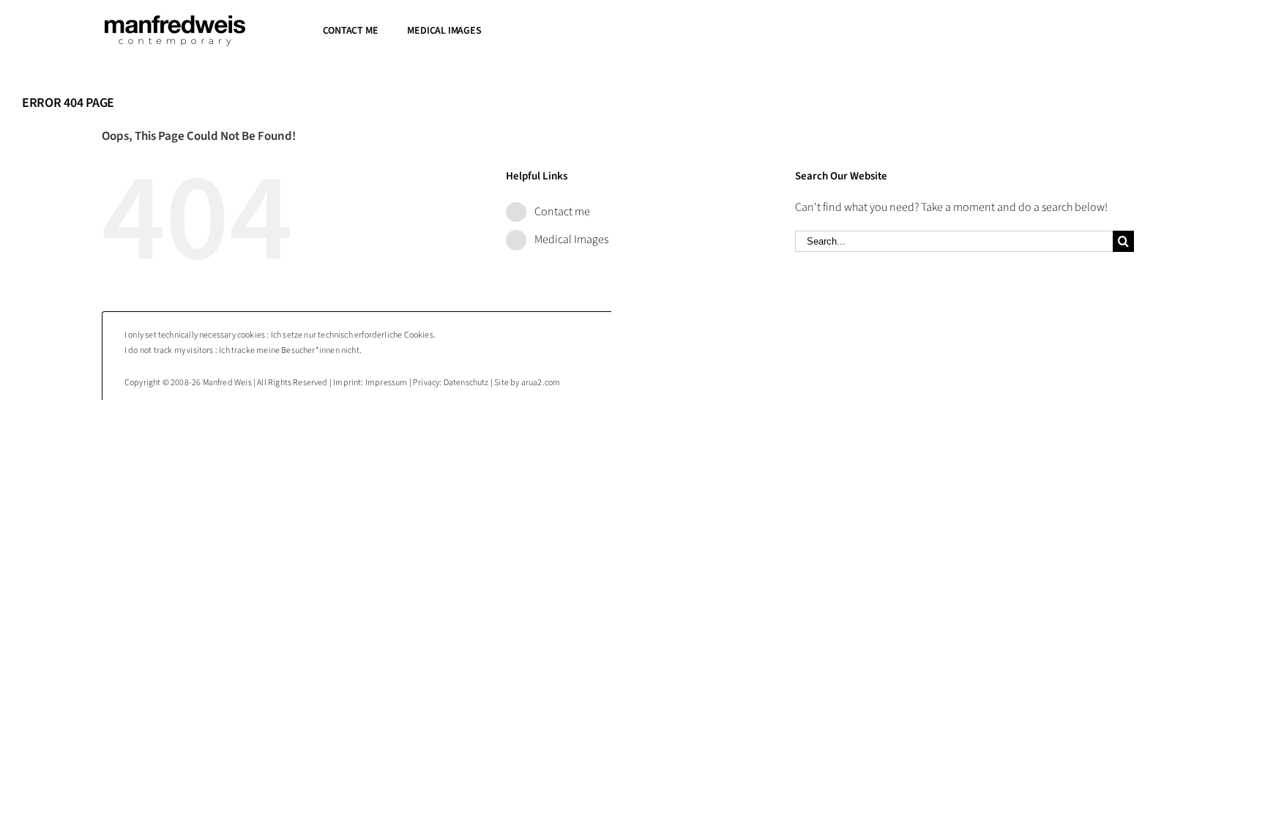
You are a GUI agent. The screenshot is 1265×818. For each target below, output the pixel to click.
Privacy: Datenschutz (451, 382)
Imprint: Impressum (370, 382)
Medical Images (571, 239)
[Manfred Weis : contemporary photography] (175, 20)
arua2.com (541, 382)
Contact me (562, 212)
